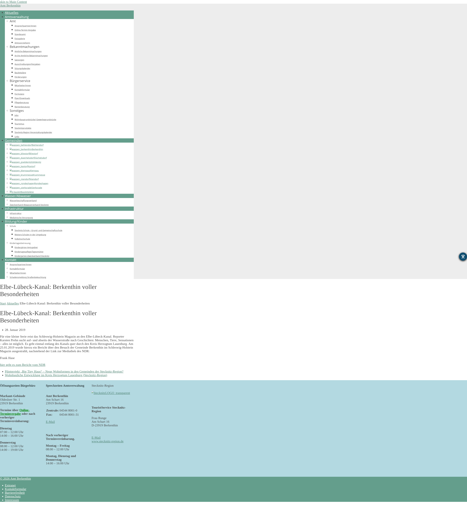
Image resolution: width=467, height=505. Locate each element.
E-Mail (50, 422)
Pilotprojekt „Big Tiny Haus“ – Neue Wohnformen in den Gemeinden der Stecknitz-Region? (64, 371)
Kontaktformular (15, 489)
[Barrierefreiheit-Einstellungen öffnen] (463, 257)
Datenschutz (13, 496)
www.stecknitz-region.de (108, 441)
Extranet (10, 485)
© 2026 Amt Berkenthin (15, 478)
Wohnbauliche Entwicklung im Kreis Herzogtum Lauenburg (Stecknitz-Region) (56, 375)
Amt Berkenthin (10, 5)
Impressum (12, 500)
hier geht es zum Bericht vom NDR (22, 365)
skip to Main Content (13, 2)
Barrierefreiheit (15, 492)
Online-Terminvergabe (15, 411)
